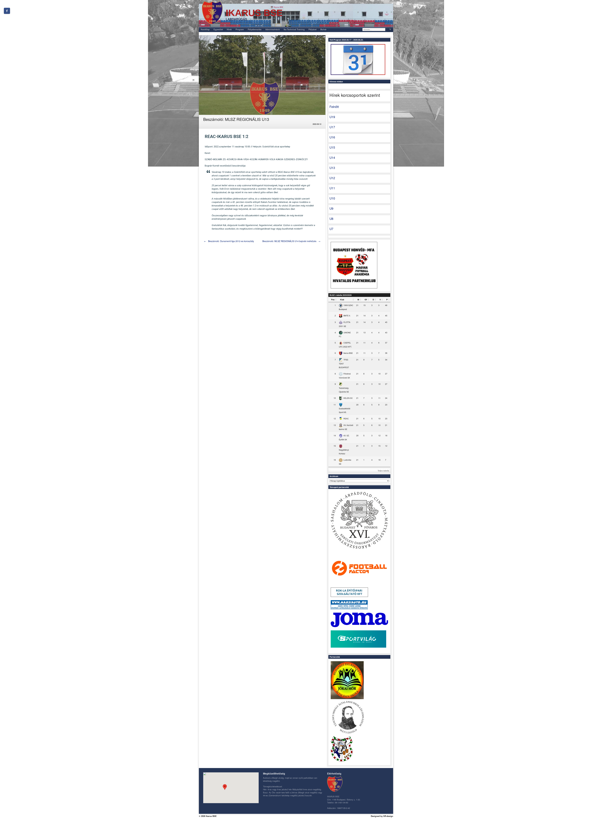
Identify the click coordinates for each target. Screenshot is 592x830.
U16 (332, 137)
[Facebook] (7, 11)
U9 (331, 208)
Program (240, 29)
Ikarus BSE (254, 13)
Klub (342, 299)
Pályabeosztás (254, 29)
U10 (332, 198)
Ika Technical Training (294, 29)
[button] (225, 787)
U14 (332, 157)
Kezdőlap (205, 29)
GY (366, 299)
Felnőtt (334, 106)
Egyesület (218, 29)
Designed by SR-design (382, 816)
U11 (332, 188)
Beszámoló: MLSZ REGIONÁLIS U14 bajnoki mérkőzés (291, 241)
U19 (332, 117)
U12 (332, 178)
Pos (333, 299)
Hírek (229, 29)
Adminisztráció (272, 29)
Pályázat (312, 29)
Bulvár (323, 29)
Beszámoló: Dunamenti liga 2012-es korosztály (229, 241)
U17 (332, 127)
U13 (332, 167)
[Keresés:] (374, 29)
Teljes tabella (383, 470)
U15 (332, 147)
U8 (331, 218)
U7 (331, 228)
